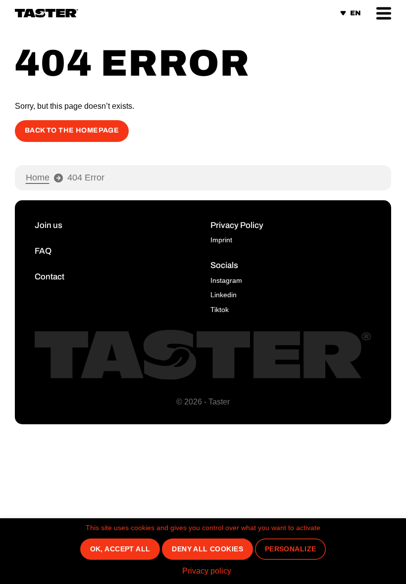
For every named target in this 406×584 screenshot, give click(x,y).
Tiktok (219, 310)
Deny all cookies (207, 549)
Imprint (221, 240)
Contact (49, 276)
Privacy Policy (236, 225)
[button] (383, 13)
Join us (48, 225)
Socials (224, 265)
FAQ (43, 251)
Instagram (226, 280)
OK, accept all (120, 549)
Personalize (290, 549)
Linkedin (223, 295)
